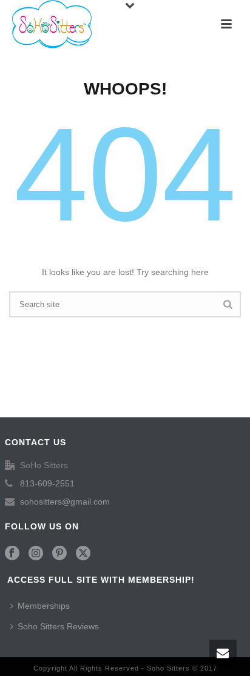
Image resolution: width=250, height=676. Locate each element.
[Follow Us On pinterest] (59, 554)
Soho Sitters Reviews (58, 626)
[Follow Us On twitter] (83, 554)
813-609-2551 (47, 483)
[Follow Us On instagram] (36, 554)
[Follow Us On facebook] (12, 554)
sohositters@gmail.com (65, 501)
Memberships (44, 606)
